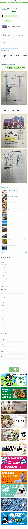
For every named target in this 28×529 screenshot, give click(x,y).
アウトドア (4, 295)
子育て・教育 (4, 333)
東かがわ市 (9, 9)
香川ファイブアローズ (5, 294)
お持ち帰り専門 (4, 286)
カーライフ (4, 313)
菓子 (3, 284)
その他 (3, 287)
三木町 (6, 346)
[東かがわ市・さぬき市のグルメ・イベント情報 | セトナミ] (14, 1)
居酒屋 (3, 281)
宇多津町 (9, 346)
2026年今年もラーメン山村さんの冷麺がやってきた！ (15, 202)
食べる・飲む (4, 262)
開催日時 (4, 34)
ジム (3, 326)
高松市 (17, 346)
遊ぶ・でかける (3, 9)
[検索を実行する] (26, 252)
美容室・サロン (4, 324)
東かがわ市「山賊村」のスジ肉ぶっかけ (13, 196)
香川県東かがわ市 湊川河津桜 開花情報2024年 (14, 26)
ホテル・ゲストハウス (5, 297)
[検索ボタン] (27, 1)
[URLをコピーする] (15, 11)
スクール (3, 310)
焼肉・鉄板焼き (4, 278)
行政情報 (4, 308)
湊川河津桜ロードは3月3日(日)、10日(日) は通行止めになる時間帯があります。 (13, 35)
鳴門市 (20, 346)
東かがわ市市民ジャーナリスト (6, 257)
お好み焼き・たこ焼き (5, 273)
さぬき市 (2, 346)
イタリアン (4, 270)
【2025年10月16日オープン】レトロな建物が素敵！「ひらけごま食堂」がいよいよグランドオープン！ (17, 227)
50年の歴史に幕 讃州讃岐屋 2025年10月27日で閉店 (15, 214)
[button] (12, 11)
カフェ (3, 267)
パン (3, 283)
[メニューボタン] (1, 1)
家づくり (4, 319)
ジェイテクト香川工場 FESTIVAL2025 (13, 190)
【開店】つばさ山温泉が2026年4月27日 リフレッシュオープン (16, 233)
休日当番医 (4, 316)
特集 (3, 259)
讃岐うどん (4, 264)
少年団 (3, 311)
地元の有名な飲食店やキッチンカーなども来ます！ (9, 36)
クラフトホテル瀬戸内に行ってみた (12, 245)
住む (3, 318)
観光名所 (4, 292)
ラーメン (4, 272)
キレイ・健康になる (5, 323)
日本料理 (4, 275)
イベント (6, 9)
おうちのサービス (4, 321)
